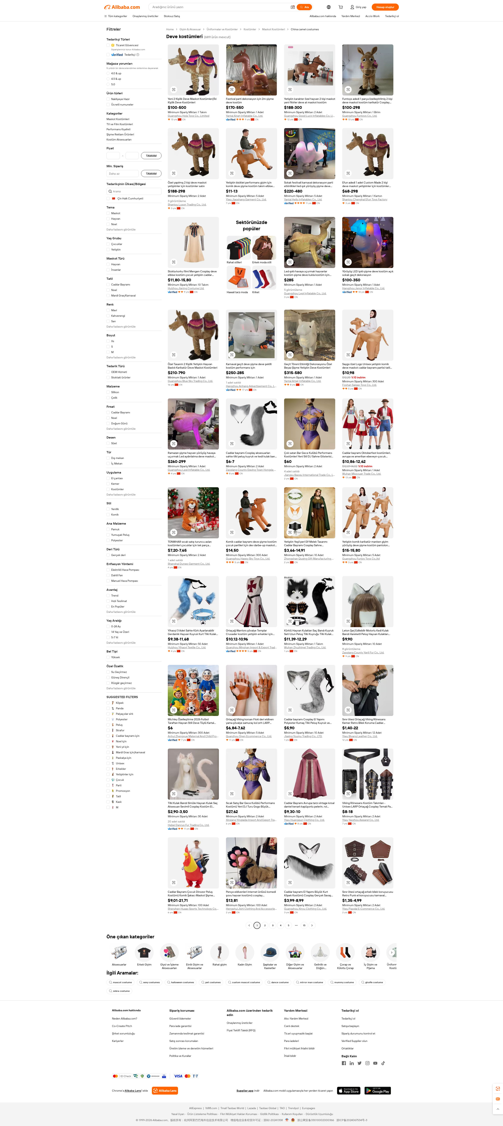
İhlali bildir (290, 1055)
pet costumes (213, 982)
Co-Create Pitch (122, 1026)
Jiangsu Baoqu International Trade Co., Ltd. (309, 474)
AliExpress (195, 1108)
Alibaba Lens (133, 1090)
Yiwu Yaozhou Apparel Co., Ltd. (360, 819)
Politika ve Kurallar (180, 1055)
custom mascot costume (246, 982)
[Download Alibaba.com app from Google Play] (377, 1091)
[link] (498, 1089)
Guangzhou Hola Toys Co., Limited (188, 115)
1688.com (211, 1108)
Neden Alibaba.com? (124, 1018)
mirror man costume (311, 982)
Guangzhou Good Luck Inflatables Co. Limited (309, 115)
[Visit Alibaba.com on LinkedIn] (351, 1063)
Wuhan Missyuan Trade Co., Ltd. (361, 473)
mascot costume (122, 982)
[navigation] (134, 478)
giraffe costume (374, 982)
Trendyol (293, 1108)
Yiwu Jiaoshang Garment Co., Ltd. (246, 199)
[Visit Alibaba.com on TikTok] (383, 1063)
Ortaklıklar (347, 1048)
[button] (292, 7)
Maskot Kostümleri (273, 29)
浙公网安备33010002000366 (315, 1120)
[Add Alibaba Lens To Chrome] (165, 1091)
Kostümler (250, 29)
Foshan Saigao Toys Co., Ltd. (359, 384)
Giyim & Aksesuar (190, 29)
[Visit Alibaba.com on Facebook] (343, 1063)
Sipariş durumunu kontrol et (358, 1033)
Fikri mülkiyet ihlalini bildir (299, 1048)
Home (170, 29)
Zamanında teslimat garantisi (186, 1033)
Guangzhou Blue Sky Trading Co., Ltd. (190, 381)
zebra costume (121, 991)
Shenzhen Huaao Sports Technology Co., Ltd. (193, 908)
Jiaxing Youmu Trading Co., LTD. (303, 736)
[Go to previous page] (249, 925)
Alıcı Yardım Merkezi (296, 1018)
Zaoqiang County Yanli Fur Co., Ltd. (363, 652)
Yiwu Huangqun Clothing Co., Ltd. (304, 819)
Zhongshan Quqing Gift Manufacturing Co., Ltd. (309, 558)
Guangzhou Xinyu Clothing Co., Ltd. (305, 908)
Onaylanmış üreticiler (239, 1022)
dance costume (280, 982)
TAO (282, 1108)
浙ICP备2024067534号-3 (351, 1120)
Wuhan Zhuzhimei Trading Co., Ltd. (305, 647)
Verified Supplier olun (354, 1040)
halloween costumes (182, 982)
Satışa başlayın (350, 1026)
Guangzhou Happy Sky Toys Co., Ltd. (248, 558)
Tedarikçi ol (348, 1018)
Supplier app (245, 1090)
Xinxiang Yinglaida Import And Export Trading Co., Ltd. (251, 819)
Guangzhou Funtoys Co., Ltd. (359, 115)
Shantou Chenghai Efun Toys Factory (364, 199)
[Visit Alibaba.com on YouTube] (375, 1063)
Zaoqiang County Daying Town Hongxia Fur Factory (251, 469)
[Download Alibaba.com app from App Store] (349, 1091)
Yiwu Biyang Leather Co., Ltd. (359, 736)
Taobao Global (267, 1108)
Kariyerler (118, 1040)
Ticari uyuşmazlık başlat (298, 1033)
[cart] (341, 7)
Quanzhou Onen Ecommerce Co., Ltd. (249, 736)
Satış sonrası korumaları (183, 1040)
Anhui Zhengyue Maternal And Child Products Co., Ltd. (193, 736)
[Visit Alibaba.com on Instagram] (367, 1063)
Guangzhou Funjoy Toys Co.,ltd (361, 558)
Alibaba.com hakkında (126, 1010)
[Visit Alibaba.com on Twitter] (359, 1063)
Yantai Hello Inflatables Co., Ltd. (303, 199)
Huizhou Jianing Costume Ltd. (186, 288)
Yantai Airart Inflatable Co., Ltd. (244, 115)
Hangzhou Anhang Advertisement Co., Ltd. (251, 386)
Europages (308, 1108)
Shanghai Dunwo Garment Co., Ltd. (189, 563)
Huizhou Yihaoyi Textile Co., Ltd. (187, 647)
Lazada (251, 1108)
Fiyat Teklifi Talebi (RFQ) (241, 1030)
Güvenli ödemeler (180, 1018)
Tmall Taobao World (232, 1108)
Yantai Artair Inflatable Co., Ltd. (302, 381)
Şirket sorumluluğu (123, 1033)
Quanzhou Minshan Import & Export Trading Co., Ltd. (251, 647)
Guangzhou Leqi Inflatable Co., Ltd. (305, 293)
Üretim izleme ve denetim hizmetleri (191, 1048)
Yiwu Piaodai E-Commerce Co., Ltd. (363, 908)
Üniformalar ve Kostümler (222, 29)
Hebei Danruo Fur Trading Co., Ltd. (188, 825)
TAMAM (151, 155)
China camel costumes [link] (305, 29)
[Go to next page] (312, 925)
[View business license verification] (287, 1120)
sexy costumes (151, 982)
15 (304, 925)
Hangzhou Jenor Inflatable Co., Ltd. (363, 288)
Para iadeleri (291, 1040)
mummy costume (344, 982)
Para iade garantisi (180, 1026)
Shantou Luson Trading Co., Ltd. (187, 204)
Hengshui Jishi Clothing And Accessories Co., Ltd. (251, 908)
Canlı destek (291, 1026)
